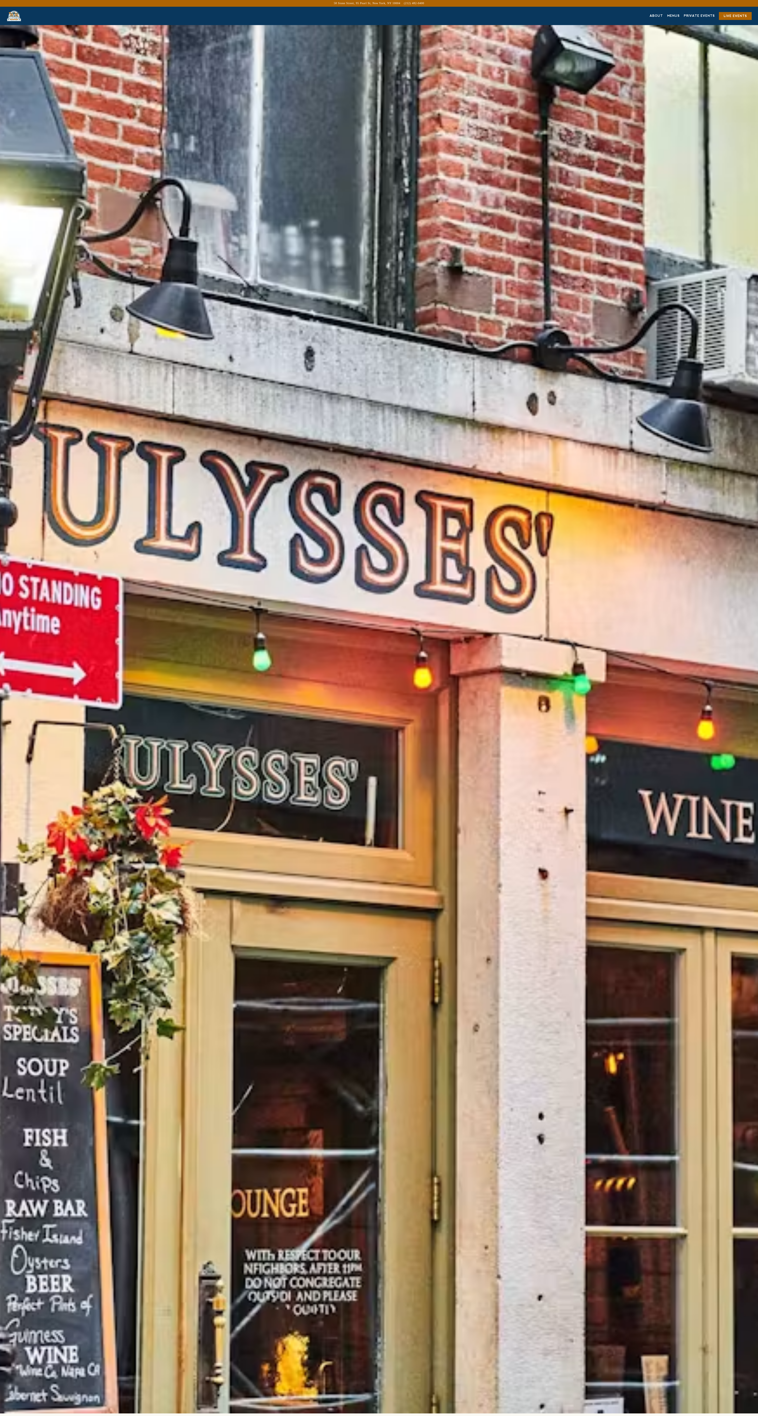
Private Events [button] (699, 15)
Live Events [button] (735, 16)
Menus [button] (673, 15)
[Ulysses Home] (24, 16)
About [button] (656, 15)
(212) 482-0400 (414, 3)
